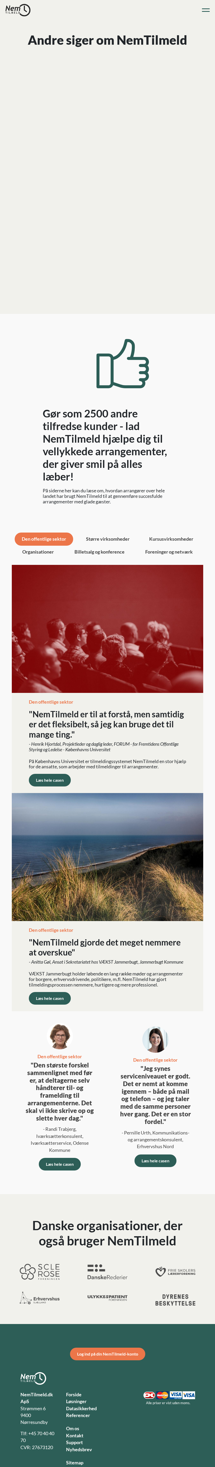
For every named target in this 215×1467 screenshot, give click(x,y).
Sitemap (74, 1462)
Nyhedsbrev (79, 1449)
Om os (72, 1428)
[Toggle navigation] (206, 10)
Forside (74, 1394)
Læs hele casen (50, 780)
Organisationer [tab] (38, 552)
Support (74, 1442)
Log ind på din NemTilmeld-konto (107, 1353)
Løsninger (76, 1401)
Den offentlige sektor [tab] (44, 539)
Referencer (78, 1415)
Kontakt (74, 1435)
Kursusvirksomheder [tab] (171, 539)
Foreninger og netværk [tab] (169, 552)
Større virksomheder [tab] (108, 539)
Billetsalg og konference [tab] (99, 552)
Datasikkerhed (81, 1408)
